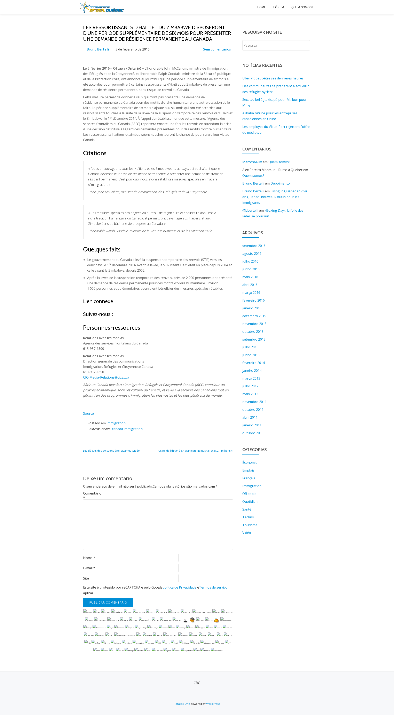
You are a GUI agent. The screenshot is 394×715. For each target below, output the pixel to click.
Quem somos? (302, 7)
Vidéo (246, 532)
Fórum (278, 7)
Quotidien (250, 501)
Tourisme (249, 525)
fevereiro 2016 (253, 300)
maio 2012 (250, 394)
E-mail (89, 568)
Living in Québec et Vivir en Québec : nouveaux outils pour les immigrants (274, 197)
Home (261, 7)
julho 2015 (250, 347)
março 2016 (251, 292)
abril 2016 (250, 284)
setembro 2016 (254, 245)
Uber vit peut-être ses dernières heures (273, 78)
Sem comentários (217, 49)
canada (117, 429)
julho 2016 (250, 261)
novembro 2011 (254, 401)
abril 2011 (250, 417)
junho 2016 (251, 269)
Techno (248, 517)
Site (86, 578)
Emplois (248, 470)
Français (248, 478)
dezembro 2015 (254, 316)
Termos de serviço (213, 587)
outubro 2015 (252, 331)
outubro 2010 (252, 433)
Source (88, 413)
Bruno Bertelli (98, 49)
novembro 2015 (254, 323)
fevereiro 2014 (253, 362)
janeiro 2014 (251, 370)
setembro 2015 (254, 339)
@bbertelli (250, 210)
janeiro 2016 (251, 308)
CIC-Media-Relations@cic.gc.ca (106, 377)
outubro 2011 (252, 409)
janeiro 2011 (251, 425)
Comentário (92, 495)
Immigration (116, 423)
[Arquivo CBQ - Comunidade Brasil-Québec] (103, 7)
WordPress (213, 704)
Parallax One (182, 704)
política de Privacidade (179, 587)
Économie (249, 462)
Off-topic (249, 493)
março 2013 (251, 378)
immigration (133, 429)
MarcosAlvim (252, 162)
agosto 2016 (251, 253)
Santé (246, 509)
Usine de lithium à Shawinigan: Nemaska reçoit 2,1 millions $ (195, 450)
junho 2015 (251, 355)
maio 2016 (250, 277)
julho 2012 (250, 386)
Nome (89, 558)
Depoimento (280, 183)
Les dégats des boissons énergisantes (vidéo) (111, 450)
